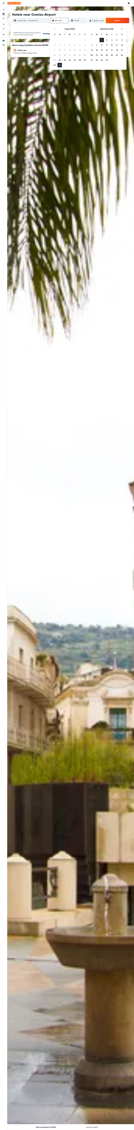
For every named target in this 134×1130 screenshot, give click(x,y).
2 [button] (54, 45)
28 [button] (80, 60)
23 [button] (55, 60)
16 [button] (54, 55)
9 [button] (54, 50)
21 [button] (80, 55)
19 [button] (70, 55)
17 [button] (59, 55)
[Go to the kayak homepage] (14, 3)
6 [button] (74, 45)
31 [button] (60, 65)
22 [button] (85, 55)
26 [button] (70, 60)
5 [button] (69, 45)
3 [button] (59, 45)
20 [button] (75, 55)
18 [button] (65, 55)
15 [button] (85, 50)
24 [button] (60, 60)
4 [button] (64, 45)
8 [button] (84, 45)
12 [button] (70, 50)
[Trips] (3, 35)
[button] (3, 3)
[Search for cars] (3, 18)
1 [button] (84, 40)
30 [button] (55, 65)
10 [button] (60, 50)
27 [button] (75, 60)
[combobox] (33, 20)
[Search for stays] (3, 14)
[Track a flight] (3, 29)
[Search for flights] (3, 10)
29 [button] (85, 60)
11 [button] (64, 50)
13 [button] (75, 50)
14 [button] (80, 50)
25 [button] (65, 60)
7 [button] (79, 45)
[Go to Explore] (3, 24)
